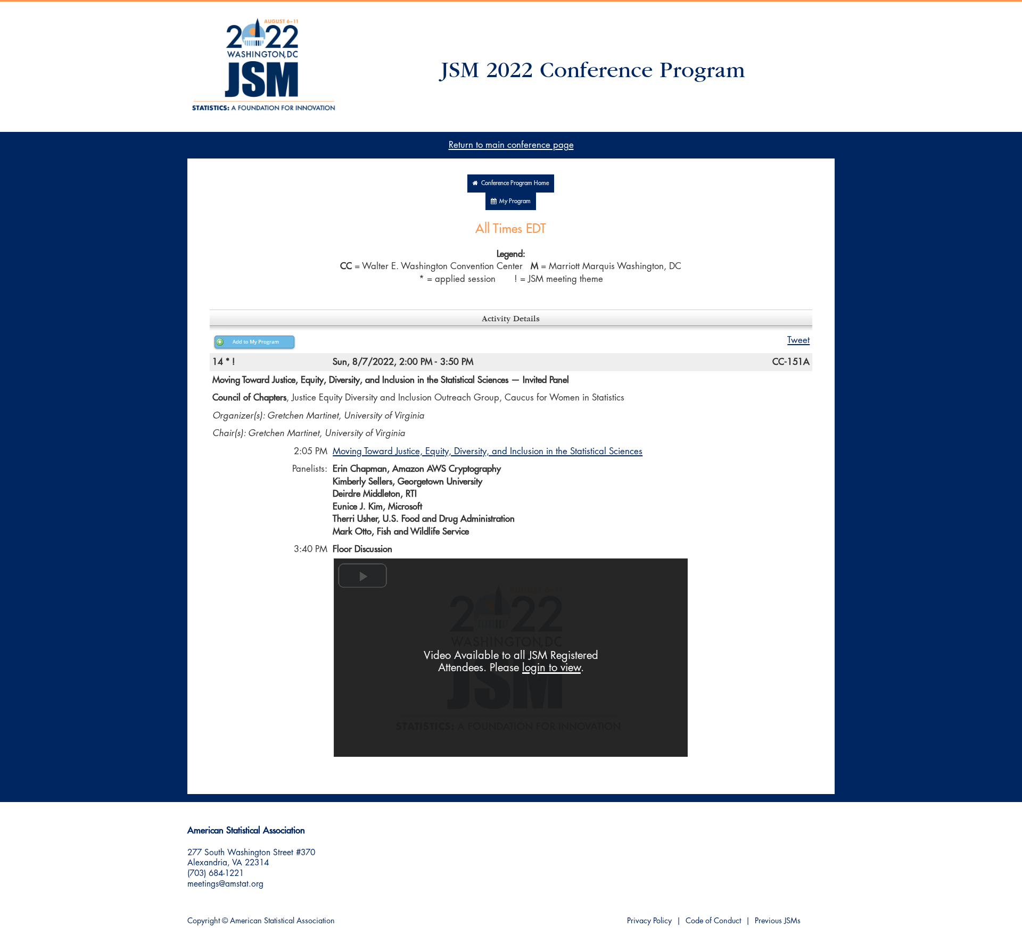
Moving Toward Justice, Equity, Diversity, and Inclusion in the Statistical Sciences (487, 451)
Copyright (203, 921)
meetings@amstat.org (225, 884)
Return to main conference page (511, 144)
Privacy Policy (649, 921)
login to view (551, 667)
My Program (513, 201)
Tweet (798, 340)
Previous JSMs (778, 921)
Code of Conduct (713, 921)
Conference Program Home (513, 183)
